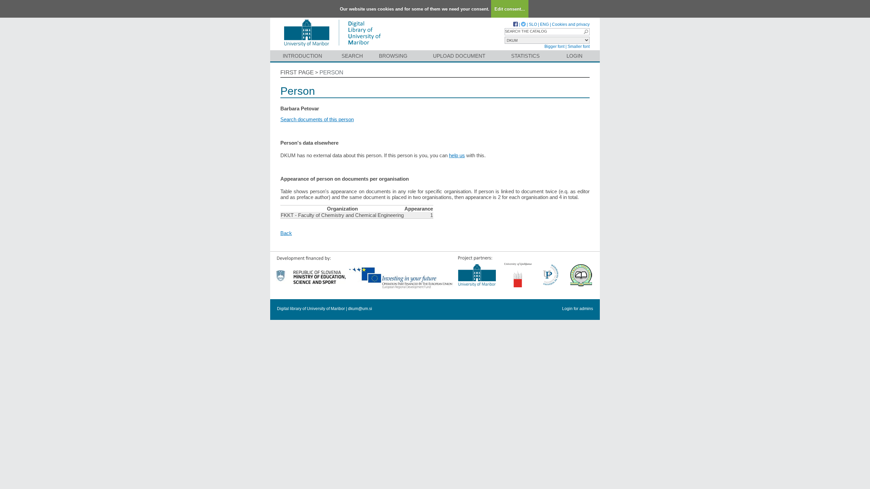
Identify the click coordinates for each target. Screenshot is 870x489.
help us (457, 155)
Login (574, 56)
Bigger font (554, 46)
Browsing (393, 56)
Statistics (525, 56)
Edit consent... (509, 9)
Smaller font (579, 46)
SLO (533, 24)
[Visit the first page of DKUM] (332, 47)
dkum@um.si (360, 308)
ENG (544, 24)
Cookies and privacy (571, 24)
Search (352, 56)
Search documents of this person (317, 119)
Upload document (459, 56)
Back (286, 233)
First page (297, 72)
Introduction (302, 56)
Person (331, 72)
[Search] (585, 32)
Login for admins (577, 308)
